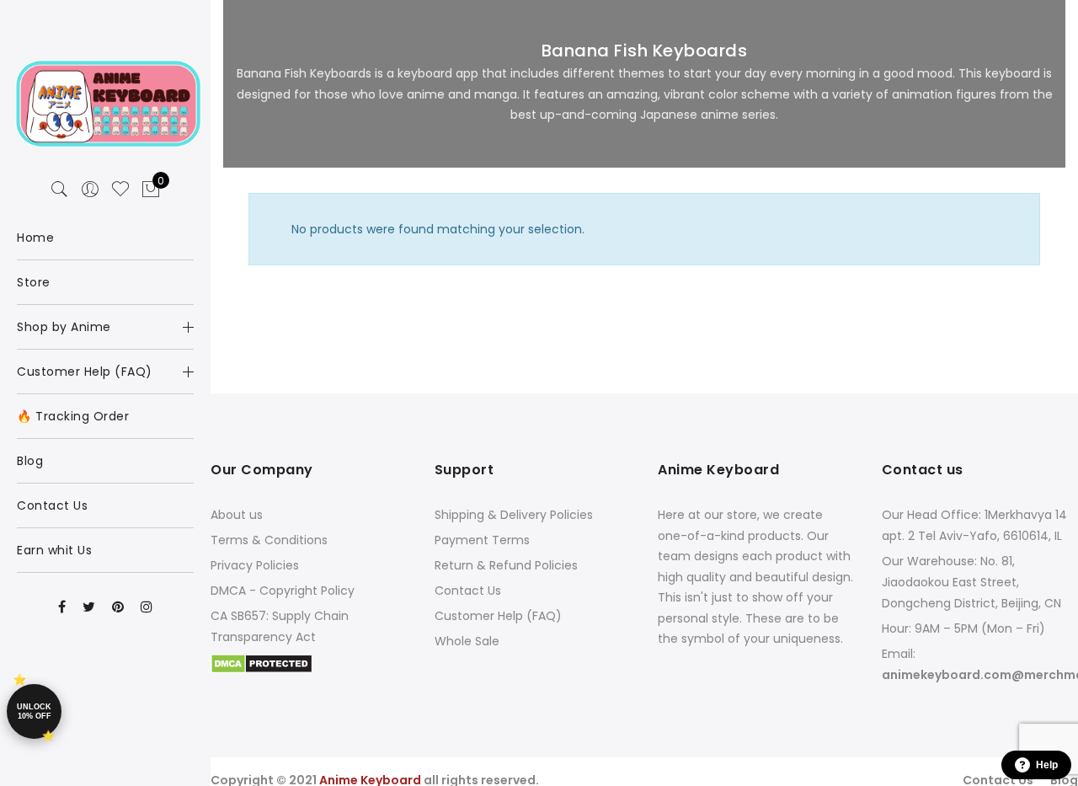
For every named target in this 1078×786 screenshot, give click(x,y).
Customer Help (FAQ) (498, 615)
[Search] (60, 189)
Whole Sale (467, 641)
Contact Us (468, 590)
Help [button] (1047, 765)
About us (237, 514)
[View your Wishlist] (120, 189)
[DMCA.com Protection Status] (261, 662)
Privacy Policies (255, 565)
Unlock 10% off (34, 711)
